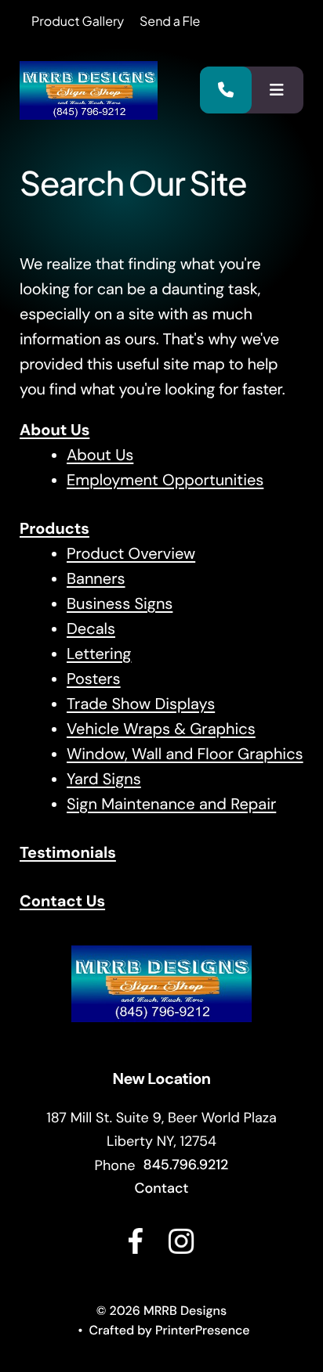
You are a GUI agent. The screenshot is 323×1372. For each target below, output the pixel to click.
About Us (54, 430)
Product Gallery (77, 21)
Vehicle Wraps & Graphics (161, 729)
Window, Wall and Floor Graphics (185, 754)
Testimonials (68, 853)
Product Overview (131, 554)
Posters (94, 679)
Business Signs (119, 604)
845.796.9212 (186, 1164)
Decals (91, 629)
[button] (277, 90)
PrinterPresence (202, 1330)
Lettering (99, 654)
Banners (96, 579)
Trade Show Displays (141, 704)
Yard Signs (104, 779)
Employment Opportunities (165, 480)
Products (54, 529)
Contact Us (62, 901)
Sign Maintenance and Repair (171, 804)
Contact (161, 1188)
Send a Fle (170, 21)
